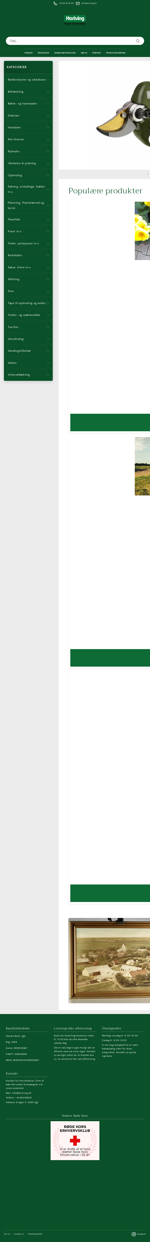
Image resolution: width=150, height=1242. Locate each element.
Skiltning (28, 279)
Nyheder (28, 151)
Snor (28, 291)
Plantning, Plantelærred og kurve (28, 205)
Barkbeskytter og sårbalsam (28, 80)
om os (84, 53)
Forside (29, 53)
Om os (7, 1234)
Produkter (43, 53)
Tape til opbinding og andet (28, 303)
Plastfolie (28, 219)
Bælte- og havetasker (28, 104)
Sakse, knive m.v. (28, 267)
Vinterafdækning (28, 375)
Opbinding (28, 175)
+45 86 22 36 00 (66, 3)
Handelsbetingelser (65, 53)
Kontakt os (19, 1234)
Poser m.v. (28, 231)
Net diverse (28, 139)
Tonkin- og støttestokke (28, 315)
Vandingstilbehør (28, 351)
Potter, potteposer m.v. (28, 243)
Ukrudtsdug (28, 339)
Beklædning (28, 92)
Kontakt (96, 53)
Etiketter (28, 115)
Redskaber (28, 255)
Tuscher (28, 327)
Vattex (28, 363)
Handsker (28, 127)
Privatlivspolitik (35, 1234)
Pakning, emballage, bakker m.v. (28, 189)
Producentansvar (116, 53)
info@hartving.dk (89, 3)
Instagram (141, 1234)
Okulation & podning (28, 163)
